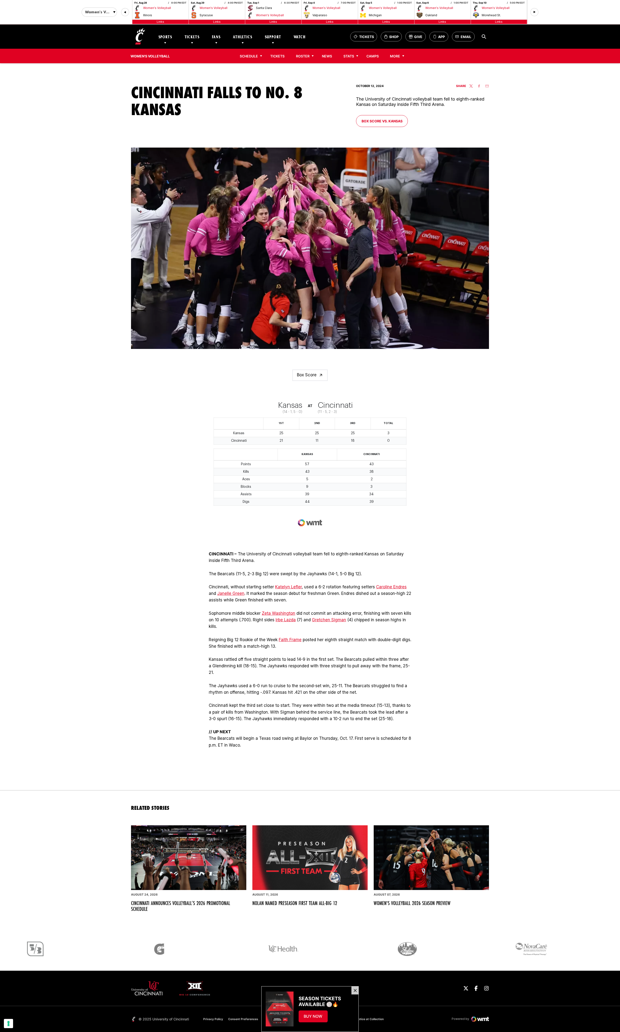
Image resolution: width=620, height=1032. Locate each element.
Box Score (307, 374)
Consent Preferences (243, 1019)
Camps (374, 56)
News (327, 56)
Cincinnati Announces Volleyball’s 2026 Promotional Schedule (180, 906)
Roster (303, 56)
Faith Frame (290, 639)
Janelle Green (230, 593)
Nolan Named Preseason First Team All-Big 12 (294, 903)
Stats (348, 56)
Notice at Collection (370, 1019)
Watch (300, 36)
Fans (216, 36)
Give (417, 38)
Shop (393, 38)
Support (273, 36)
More (395, 56)
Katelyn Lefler (288, 586)
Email (464, 38)
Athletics (242, 36)
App (441, 37)
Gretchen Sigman (329, 619)
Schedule (249, 56)
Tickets (192, 36)
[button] (125, 12)
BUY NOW (315, 1018)
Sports (165, 36)
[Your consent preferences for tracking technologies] (8, 1023)
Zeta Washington (278, 613)
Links (160, 22)
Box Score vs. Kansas (383, 121)
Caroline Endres (391, 586)
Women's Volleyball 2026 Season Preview (412, 903)
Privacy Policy (213, 1019)
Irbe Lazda (286, 619)
